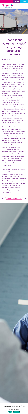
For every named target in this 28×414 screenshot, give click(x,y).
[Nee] (26, 408)
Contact (16, 1)
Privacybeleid (16, 411)
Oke (10, 411)
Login (24, 1)
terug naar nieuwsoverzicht (14, 198)
